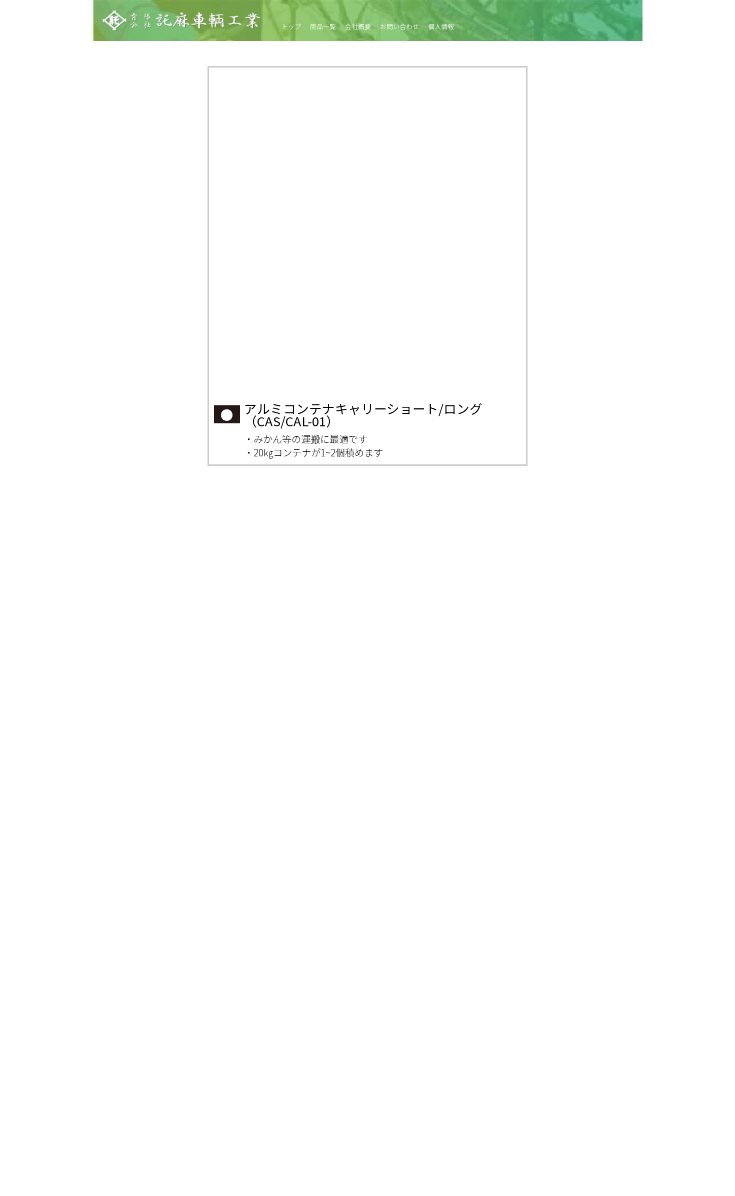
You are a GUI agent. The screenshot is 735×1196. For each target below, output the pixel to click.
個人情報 (441, 26)
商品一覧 (323, 26)
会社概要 (358, 26)
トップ (291, 26)
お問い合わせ (399, 26)
